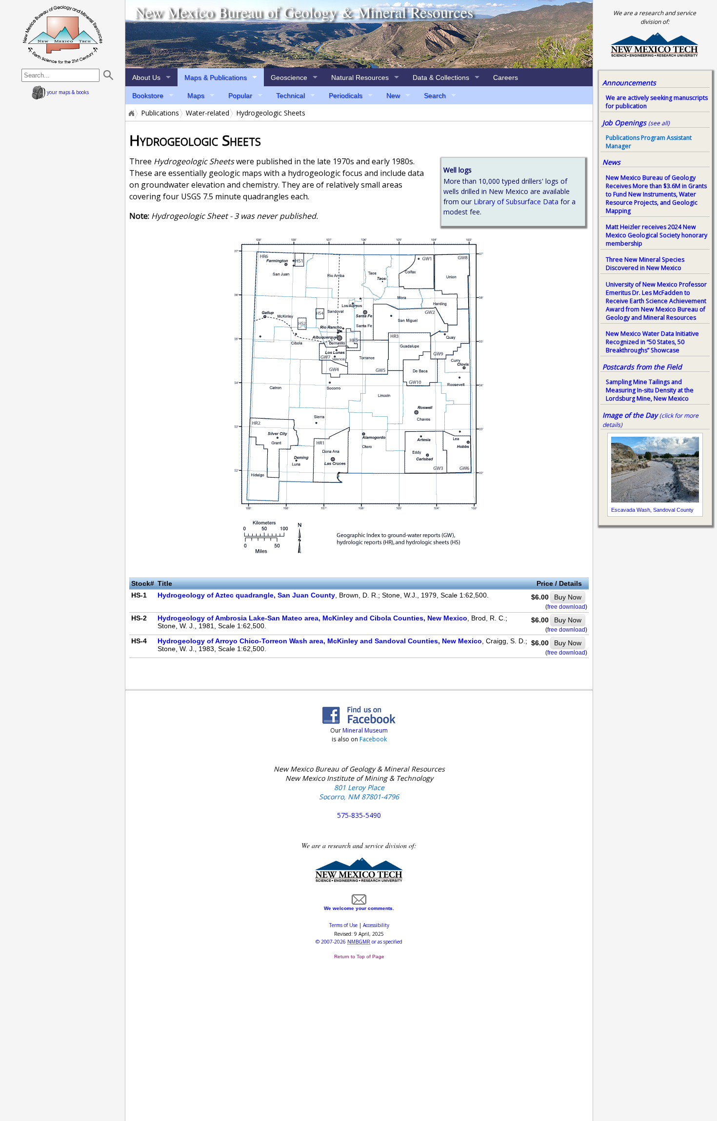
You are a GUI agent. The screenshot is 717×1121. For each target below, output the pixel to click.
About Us (146, 77)
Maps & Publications (215, 77)
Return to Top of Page (359, 956)
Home (130, 113)
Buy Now (567, 597)
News (611, 162)
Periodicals (345, 95)
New (393, 95)
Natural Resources (360, 77)
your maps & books (67, 92)
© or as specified (359, 941)
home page (63, 34)
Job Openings (636, 122)
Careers (505, 77)
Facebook (373, 739)
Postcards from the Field (642, 366)
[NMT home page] (654, 55)
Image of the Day (629, 415)
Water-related (207, 113)
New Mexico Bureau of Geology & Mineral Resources (303, 11)
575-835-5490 (359, 815)
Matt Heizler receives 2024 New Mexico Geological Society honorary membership (656, 235)
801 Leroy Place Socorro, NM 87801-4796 (359, 792)
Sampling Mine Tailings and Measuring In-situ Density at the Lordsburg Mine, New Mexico (650, 390)
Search (435, 95)
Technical (290, 95)
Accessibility (376, 925)
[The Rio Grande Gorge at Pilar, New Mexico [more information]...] (359, 34)
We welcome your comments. (359, 908)
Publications (160, 113)
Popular (240, 95)
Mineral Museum (364, 730)
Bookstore (147, 95)
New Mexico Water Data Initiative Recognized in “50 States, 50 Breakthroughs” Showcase (652, 341)
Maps (195, 95)
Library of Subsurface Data (516, 201)
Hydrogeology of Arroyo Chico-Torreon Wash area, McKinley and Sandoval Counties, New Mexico (320, 641)
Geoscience (289, 77)
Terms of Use (343, 925)
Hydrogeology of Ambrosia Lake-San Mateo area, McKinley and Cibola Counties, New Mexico (312, 618)
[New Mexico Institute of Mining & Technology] (359, 880)
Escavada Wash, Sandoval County (652, 510)
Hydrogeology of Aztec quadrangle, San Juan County (246, 595)
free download (566, 606)
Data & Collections (441, 77)
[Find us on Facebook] (359, 720)
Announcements (629, 82)
